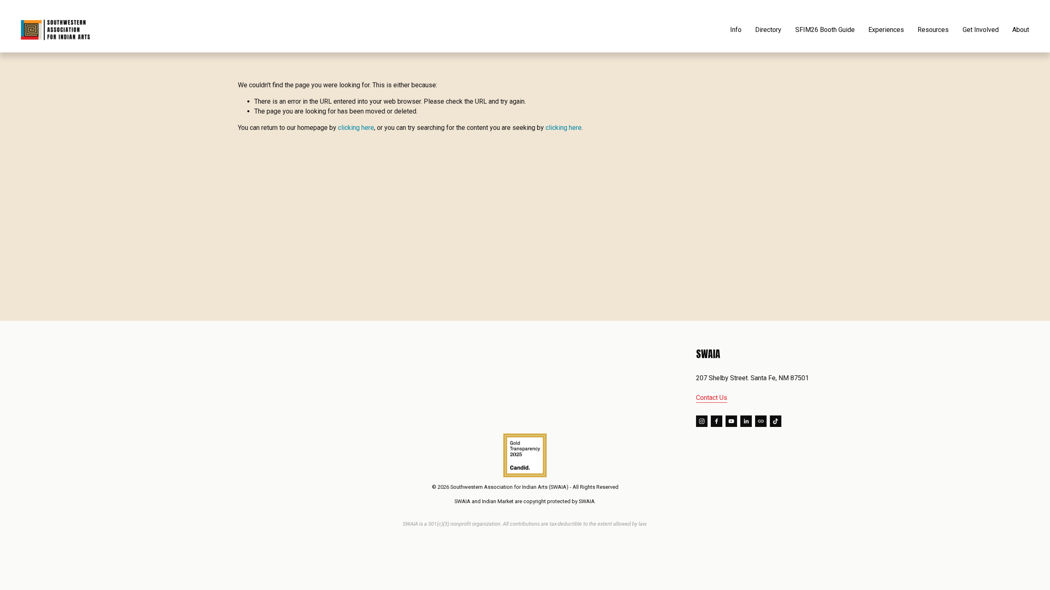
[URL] (761, 421)
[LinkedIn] (746, 421)
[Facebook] (716, 421)
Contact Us (711, 398)
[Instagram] (702, 421)
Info (736, 30)
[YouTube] (731, 421)
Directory (768, 30)
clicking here (356, 128)
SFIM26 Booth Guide (825, 30)
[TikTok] (775, 421)
